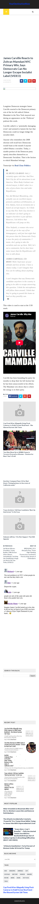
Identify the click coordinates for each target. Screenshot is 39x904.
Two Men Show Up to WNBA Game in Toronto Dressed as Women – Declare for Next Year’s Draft (18, 454)
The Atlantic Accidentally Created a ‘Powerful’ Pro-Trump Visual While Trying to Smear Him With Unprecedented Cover (19, 821)
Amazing (12, 870)
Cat (26, 870)
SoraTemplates (19, 901)
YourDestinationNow (19, 3)
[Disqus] (19, 595)
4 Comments (7, 82)
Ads (5, 870)
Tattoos (26, 877)
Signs (18, 877)
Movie (6, 877)
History (15, 874)
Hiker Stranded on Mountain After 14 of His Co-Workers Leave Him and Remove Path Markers (18, 811)
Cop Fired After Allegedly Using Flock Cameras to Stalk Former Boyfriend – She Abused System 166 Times (18, 425)
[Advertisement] (19, 36)
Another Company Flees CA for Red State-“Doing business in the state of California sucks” (16, 483)
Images (29, 874)
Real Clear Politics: (23, 165)
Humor (22, 874)
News (5, 396)
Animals (20, 870)
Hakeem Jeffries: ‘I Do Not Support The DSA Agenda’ (19, 538)
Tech (6, 881)
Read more (13, 739)
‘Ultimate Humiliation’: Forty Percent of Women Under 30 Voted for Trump (19, 847)
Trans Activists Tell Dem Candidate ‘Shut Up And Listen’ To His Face (19, 511)
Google (7, 874)
